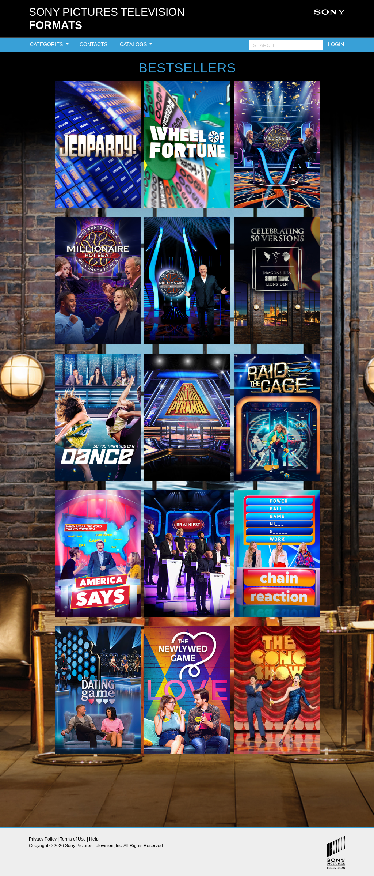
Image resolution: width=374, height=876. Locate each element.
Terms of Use (73, 839)
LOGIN (336, 44)
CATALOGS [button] (134, 44)
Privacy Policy (43, 839)
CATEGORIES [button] (47, 44)
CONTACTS (93, 44)
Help (94, 839)
